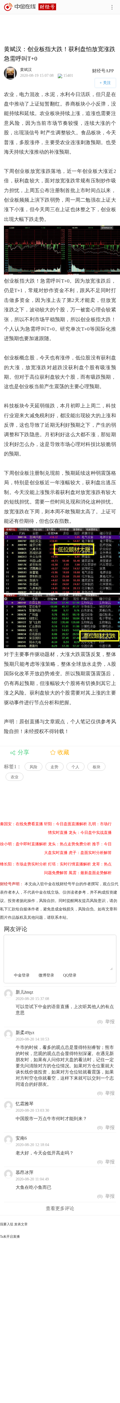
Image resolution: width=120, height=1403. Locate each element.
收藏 (63, 752)
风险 (33, 767)
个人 (75, 767)
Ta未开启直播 (10, 1237)
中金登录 (22, 975)
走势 (54, 767)
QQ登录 (69, 975)
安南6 (21, 1138)
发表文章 (21, 1224)
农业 (14, 777)
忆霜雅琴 (24, 1103)
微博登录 (46, 975)
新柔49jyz (25, 1032)
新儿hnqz (24, 992)
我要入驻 (6, 1224)
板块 (96, 767)
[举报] (110, 1022)
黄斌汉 (26, 69)
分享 (23, 752)
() (99, 1021)
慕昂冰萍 (24, 1172)
